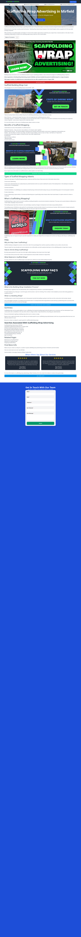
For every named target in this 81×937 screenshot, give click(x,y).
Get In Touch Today (40, 82)
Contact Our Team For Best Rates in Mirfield (40, 304)
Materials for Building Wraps (10, 341)
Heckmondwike (7, 352)
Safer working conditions (10, 137)
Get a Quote (40, 20)
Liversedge (14, 352)
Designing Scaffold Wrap (10, 342)
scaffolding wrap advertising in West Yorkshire (26, 373)
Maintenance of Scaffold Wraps (11, 339)
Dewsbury (19, 352)
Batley (23, 352)
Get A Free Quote (40, 375)
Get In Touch (73, 1)
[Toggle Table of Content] (16, 37)
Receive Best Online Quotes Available (40, 173)
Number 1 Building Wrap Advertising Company (35, 29)
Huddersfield (28, 352)
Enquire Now (40, 379)
